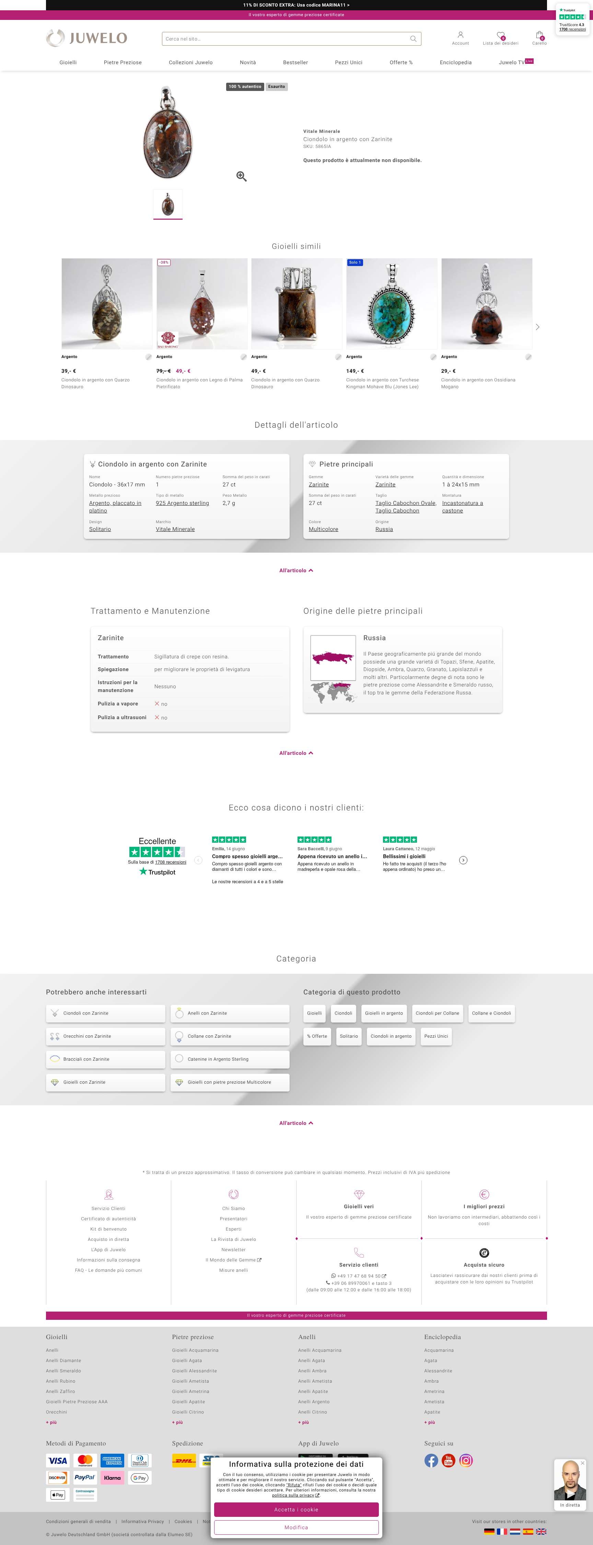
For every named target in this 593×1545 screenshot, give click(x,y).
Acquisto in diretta (108, 1239)
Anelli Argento (314, 1402)
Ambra (432, 1381)
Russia (384, 529)
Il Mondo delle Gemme (231, 1260)
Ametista (435, 1402)
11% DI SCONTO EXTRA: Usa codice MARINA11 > (296, 5)
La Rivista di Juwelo (233, 1239)
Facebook (431, 1460)
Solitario (100, 529)
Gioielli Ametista (190, 1381)
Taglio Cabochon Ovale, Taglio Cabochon (406, 507)
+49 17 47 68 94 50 (359, 1276)
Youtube (448, 1460)
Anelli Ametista (315, 1381)
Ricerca (414, 38)
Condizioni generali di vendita (78, 1522)
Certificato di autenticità (108, 1219)
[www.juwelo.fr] (502, 1532)
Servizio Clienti (108, 1209)
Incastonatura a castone (463, 507)
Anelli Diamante (63, 1361)
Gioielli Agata (187, 1361)
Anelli (52, 1350)
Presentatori (234, 1219)
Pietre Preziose (123, 63)
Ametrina (435, 1391)
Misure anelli (233, 1270)
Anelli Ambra (312, 1371)
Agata (431, 1361)
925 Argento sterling (182, 503)
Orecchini (56, 1412)
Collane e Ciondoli (491, 1013)
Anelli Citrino (312, 1412)
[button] (460, 39)
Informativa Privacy (142, 1522)
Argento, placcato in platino (115, 507)
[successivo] (536, 326)
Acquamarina (439, 1350)
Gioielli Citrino (188, 1412)
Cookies (183, 1522)
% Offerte (317, 1036)
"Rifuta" (294, 1485)
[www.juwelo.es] (528, 1532)
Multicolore (323, 529)
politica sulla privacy (293, 1495)
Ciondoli (343, 1013)
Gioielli (68, 63)
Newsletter (234, 1250)
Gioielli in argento (384, 1013)
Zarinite (319, 485)
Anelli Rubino (60, 1381)
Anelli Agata (311, 1361)
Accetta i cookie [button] (297, 1510)
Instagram (466, 1460)
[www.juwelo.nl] (515, 1532)
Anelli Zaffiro (60, 1391)
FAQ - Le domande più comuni (108, 1270)
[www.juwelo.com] (541, 1532)
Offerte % (401, 63)
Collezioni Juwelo (191, 63)
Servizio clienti (359, 1265)
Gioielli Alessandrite (194, 1371)
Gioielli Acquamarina (195, 1350)
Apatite (433, 1412)
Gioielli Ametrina (191, 1391)
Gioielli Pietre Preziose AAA (77, 1402)
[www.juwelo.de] (489, 1532)
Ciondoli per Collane (438, 1013)
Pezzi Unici (348, 63)
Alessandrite (439, 1371)
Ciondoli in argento (391, 1036)
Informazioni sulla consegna (109, 1260)
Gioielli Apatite (188, 1402)
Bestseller (295, 63)
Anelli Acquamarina (320, 1350)
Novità (248, 63)
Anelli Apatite (313, 1391)
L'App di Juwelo (108, 1250)
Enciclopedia (456, 63)
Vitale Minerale (175, 529)
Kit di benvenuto (108, 1229)
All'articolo (292, 571)
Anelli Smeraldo (63, 1371)
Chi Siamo (233, 1209)
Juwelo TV (516, 63)
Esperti (234, 1229)
